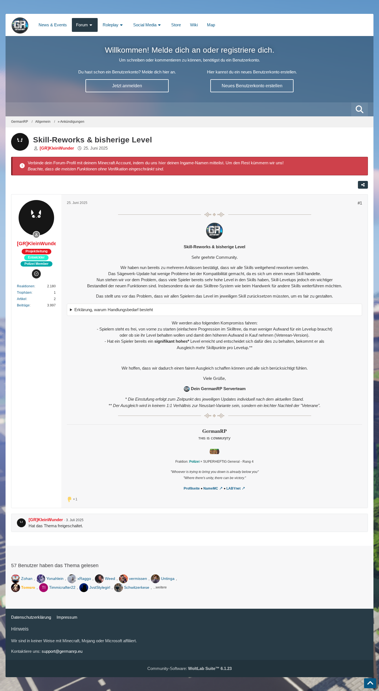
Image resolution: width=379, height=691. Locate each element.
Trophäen (24, 293)
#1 (360, 203)
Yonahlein (55, 578)
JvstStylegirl (99, 587)
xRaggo (84, 578)
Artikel (21, 299)
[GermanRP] (20, 25)
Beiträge (23, 305)
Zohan (26, 578)
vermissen (138, 578)
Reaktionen (25, 286)
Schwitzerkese (136, 587)
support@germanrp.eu (62, 651)
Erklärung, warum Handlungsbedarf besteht (113, 309)
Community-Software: (189, 668)
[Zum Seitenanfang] (370, 683)
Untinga (168, 578)
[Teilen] (363, 185)
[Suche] (359, 109)
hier (162, 162)
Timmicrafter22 (62, 587)
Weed (110, 578)
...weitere (160, 587)
